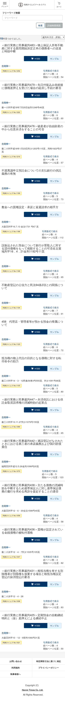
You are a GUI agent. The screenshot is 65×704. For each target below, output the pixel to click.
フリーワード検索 (11, 12)
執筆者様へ (15, 674)
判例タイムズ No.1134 (11, 308)
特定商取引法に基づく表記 (48, 661)
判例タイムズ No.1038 (11, 601)
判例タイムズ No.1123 (11, 344)
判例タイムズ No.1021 (11, 642)
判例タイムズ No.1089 (11, 427)
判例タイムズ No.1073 (11, 471)
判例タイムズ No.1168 (11, 271)
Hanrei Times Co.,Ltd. (32, 689)
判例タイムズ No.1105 (11, 385)
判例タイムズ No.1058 (11, 515)
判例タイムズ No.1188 (11, 231)
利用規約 (16, 667)
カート (59, 6)
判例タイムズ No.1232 (11, 71)
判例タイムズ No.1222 (11, 112)
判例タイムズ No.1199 (11, 193)
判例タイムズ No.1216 (11, 156)
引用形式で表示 (51, 70)
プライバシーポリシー (48, 667)
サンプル (54, 58)
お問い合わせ (15, 661)
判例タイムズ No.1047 (11, 557)
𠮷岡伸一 (6, 66)
